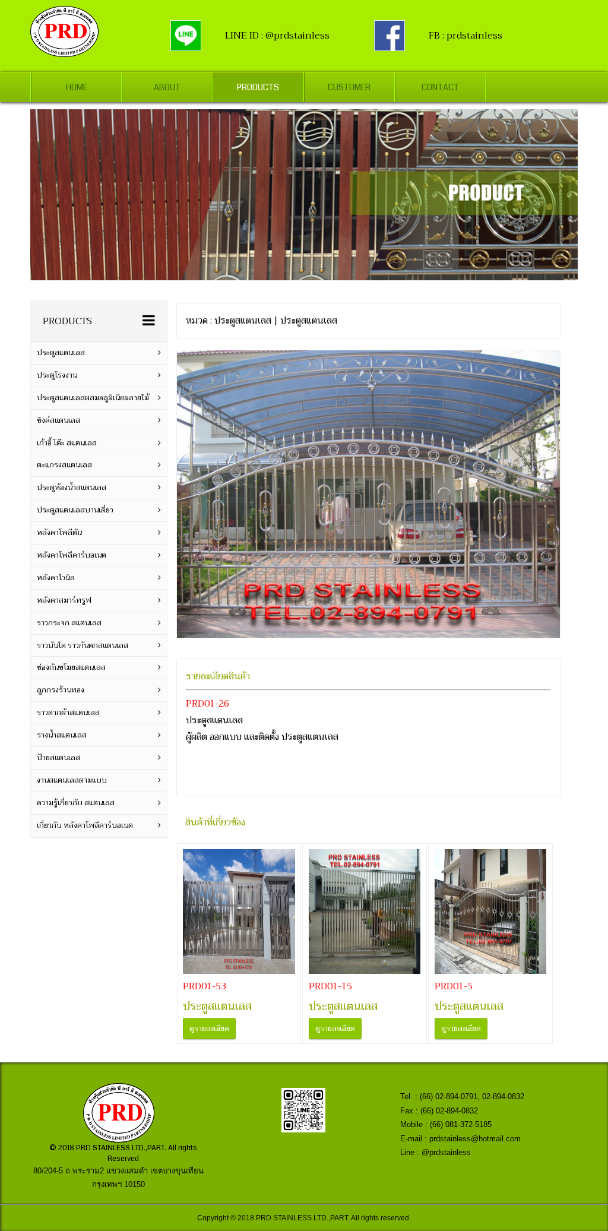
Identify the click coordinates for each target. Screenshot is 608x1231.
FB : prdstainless (465, 35)
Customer (349, 87)
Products (258, 87)
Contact (440, 87)
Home (76, 87)
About (167, 87)
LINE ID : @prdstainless (277, 35)
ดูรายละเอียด (209, 1028)
